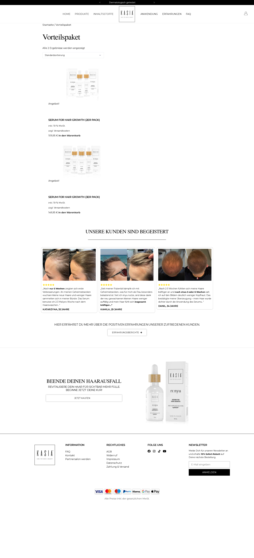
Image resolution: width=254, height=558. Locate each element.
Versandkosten (62, 130)
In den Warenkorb (69, 135)
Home (66, 14)
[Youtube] (164, 451)
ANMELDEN (209, 472)
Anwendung (149, 14)
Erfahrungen (172, 14)
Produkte (82, 14)
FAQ (188, 14)
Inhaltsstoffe (103, 14)
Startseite (48, 24)
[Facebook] (149, 451)
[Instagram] (154, 451)
